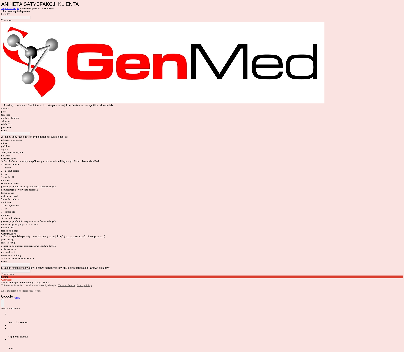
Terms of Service (66, 285)
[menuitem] (205, 318)
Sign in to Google (10, 8)
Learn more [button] (47, 8)
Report (37, 290)
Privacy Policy (84, 285)
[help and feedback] (2, 303)
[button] (202, 158)
